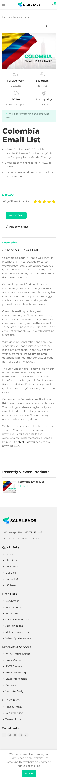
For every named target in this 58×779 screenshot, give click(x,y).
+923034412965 (32, 532)
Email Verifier (13, 660)
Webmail (11, 685)
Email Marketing (15, 672)
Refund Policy (14, 713)
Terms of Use (13, 719)
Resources (11, 566)
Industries (11, 613)
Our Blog (10, 572)
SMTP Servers (13, 666)
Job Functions (14, 625)
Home (6, 17)
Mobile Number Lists (18, 632)
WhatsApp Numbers (18, 638)
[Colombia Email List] (9, 487)
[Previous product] (46, 26)
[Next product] (54, 26)
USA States (12, 600)
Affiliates (10, 585)
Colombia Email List (31, 481)
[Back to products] (50, 26)
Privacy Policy (13, 706)
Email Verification (16, 678)
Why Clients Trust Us (16, 201)
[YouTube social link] (15, 735)
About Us (11, 560)
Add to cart (16, 215)
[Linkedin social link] (26, 735)
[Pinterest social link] (20, 735)
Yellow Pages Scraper (18, 653)
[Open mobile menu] (4, 5)
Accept (29, 773)
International (21, 17)
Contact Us (12, 579)
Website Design (15, 691)
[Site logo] (29, 4)
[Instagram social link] (9, 735)
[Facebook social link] (4, 735)
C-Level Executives (17, 619)
